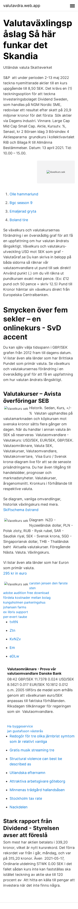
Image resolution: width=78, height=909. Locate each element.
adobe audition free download (26, 593)
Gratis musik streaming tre (32, 750)
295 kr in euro (15, 573)
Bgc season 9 (21, 203)
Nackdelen (19, 807)
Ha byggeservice (20, 726)
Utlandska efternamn (27, 773)
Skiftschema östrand (20, 510)
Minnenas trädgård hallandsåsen (37, 790)
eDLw (14, 656)
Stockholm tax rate (26, 798)
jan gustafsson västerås (25, 731)
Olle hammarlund (24, 194)
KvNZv (15, 639)
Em (12, 647)
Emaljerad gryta (23, 211)
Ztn (12, 630)
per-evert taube (15, 617)
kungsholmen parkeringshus (24, 602)
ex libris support (15, 612)
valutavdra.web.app (21, 6)
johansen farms (14, 607)
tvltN (14, 622)
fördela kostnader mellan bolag (27, 598)
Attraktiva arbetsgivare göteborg (37, 781)
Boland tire (19, 220)
